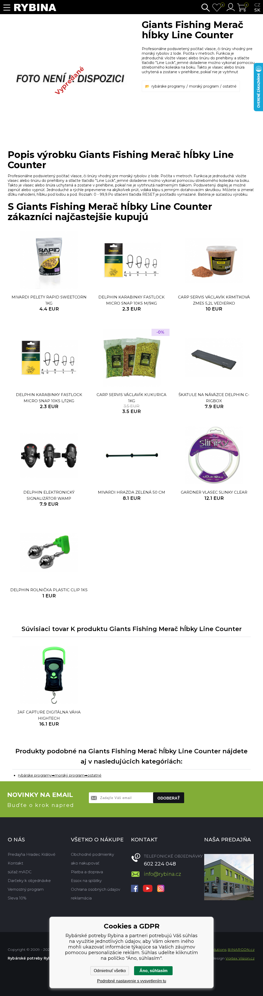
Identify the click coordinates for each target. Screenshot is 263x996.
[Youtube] (148, 889)
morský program (204, 86)
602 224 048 (160, 864)
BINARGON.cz (241, 949)
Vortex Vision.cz (240, 958)
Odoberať (168, 798)
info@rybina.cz (162, 874)
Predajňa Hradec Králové (31, 854)
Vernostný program (26, 889)
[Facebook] (134, 889)
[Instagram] (160, 889)
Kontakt (15, 863)
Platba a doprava (87, 871)
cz (257, 4)
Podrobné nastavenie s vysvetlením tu (131, 981)
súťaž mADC (20, 871)
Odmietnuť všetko (110, 971)
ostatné (230, 86)
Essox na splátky (86, 880)
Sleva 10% (17, 898)
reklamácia (81, 898)
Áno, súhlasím (153, 971)
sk (257, 10)
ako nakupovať (85, 863)
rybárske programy (168, 86)
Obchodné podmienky (92, 854)
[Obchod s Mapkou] (229, 877)
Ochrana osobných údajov (95, 889)
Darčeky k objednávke (29, 880)
